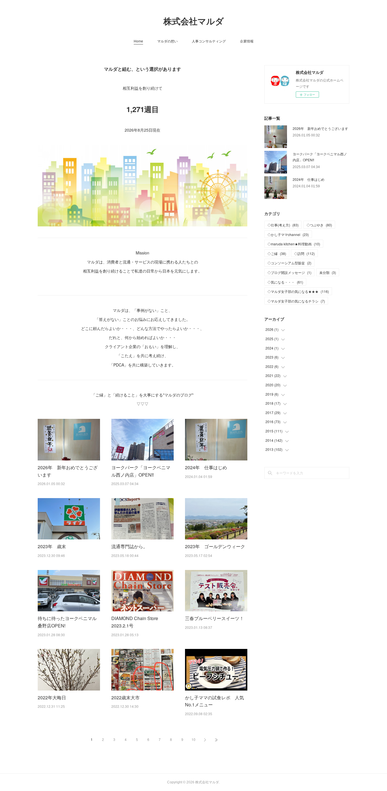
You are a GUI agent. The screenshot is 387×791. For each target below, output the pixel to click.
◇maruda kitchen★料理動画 (293, 243)
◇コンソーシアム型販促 (289, 262)
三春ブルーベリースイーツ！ (214, 618)
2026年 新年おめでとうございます (320, 128)
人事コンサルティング (209, 40)
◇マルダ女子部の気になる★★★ (298, 291)
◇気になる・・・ (285, 282)
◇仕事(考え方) (283, 224)
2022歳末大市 (125, 697)
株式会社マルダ (193, 21)
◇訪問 (304, 253)
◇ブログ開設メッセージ (289, 272)
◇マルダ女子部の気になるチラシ (296, 301)
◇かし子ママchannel (288, 234)
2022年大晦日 (52, 697)
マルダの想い (167, 40)
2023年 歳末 (52, 546)
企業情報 (247, 40)
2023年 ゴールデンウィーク (215, 546)
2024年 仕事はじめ (206, 467)
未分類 (327, 272)
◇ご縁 (276, 253)
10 (193, 739)
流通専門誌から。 (129, 546)
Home (138, 40)
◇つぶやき (319, 224)
